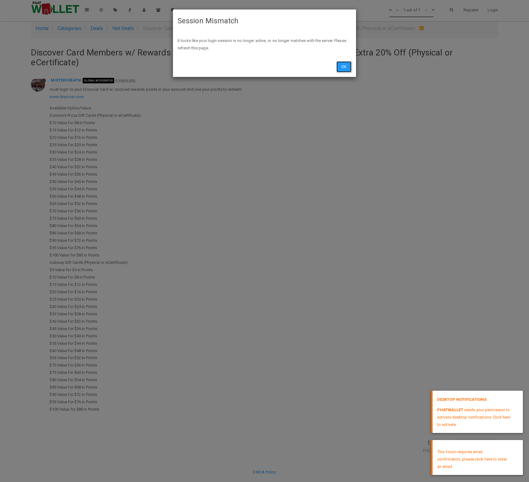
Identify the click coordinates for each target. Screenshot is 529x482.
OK (344, 66)
